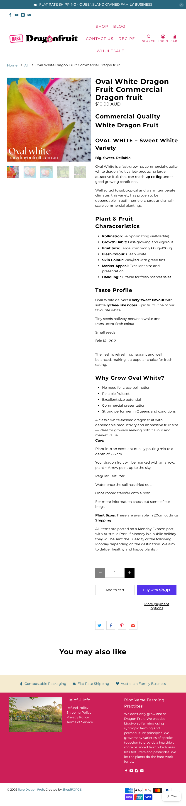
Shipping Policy (78, 712)
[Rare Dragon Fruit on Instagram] (23, 15)
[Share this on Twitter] (99, 625)
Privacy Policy (77, 717)
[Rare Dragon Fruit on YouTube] (17, 15)
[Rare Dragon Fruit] (44, 38)
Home (12, 65)
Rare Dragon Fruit (31, 789)
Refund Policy (77, 708)
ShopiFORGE (72, 789)
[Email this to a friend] (133, 625)
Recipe (127, 39)
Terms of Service (79, 722)
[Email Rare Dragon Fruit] (29, 15)
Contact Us (100, 39)
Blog (119, 26)
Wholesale (111, 51)
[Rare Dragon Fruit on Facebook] (10, 15)
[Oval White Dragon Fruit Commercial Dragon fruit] (49, 120)
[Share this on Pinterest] (122, 625)
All (26, 65)
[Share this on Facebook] (110, 625)
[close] (181, 4)
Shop (102, 26)
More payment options (156, 606)
